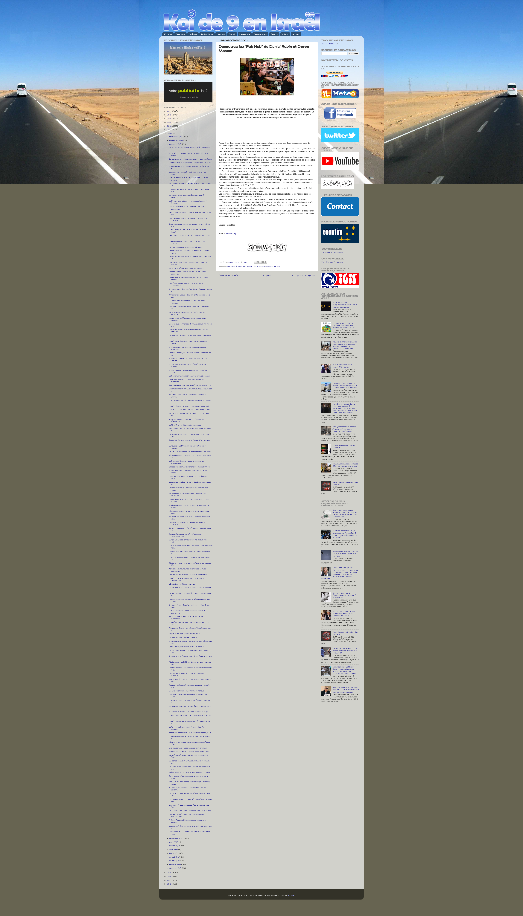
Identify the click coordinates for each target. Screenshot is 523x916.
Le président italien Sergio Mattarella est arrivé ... (188, 173)
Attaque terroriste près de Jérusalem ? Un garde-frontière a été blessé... (344, 429)
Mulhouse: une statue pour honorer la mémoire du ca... (190, 642)
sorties (269, 266)
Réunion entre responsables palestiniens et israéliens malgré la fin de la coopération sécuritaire (345, 345)
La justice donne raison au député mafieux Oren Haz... (189, 794)
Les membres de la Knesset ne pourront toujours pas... (190, 668)
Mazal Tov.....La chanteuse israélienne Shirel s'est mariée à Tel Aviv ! (344, 613)
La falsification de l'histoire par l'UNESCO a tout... (189, 651)
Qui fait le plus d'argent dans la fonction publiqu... (187, 301)
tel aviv (276, 266)
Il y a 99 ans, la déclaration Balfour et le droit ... (190, 401)
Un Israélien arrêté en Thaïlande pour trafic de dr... (190, 325)
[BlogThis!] (257, 262)
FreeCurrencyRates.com (332, 252)
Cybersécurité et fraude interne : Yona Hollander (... (190, 390)
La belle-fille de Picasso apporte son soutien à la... (189, 767)
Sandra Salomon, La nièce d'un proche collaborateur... (185, 535)
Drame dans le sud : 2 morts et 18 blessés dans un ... (189, 296)
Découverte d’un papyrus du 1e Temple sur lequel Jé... (190, 564)
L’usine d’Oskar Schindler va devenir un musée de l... (190, 716)
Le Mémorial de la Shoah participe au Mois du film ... (189, 251)
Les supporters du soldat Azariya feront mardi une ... (189, 190)
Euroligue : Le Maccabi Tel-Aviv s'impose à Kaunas (187, 447)
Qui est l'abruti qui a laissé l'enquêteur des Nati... (190, 159)
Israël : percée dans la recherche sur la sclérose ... (187, 611)
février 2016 (175, 864)
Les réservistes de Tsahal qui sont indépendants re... (190, 167)
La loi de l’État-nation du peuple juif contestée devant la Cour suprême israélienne (345, 385)
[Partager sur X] (260, 262)
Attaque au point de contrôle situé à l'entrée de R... (189, 148)
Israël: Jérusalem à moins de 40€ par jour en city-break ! (345, 465)
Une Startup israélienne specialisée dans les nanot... (188, 178)
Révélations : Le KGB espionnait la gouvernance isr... (190, 663)
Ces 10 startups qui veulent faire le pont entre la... (189, 558)
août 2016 (174, 842)
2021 (169, 115)
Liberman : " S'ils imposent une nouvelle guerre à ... (190, 827)
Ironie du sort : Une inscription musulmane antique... (187, 319)
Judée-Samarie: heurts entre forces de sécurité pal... (190, 429)
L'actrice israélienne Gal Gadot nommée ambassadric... (186, 815)
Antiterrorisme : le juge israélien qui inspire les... (190, 385)
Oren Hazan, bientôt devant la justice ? (186, 646)
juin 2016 (173, 849)
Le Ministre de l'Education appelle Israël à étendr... (188, 202)
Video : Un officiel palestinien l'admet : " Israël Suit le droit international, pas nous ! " (346, 689)
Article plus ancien (303, 275)
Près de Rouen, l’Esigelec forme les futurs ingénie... (187, 821)
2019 (169, 122)
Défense (193, 34)
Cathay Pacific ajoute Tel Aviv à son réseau (188, 574)
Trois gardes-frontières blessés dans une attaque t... (187, 313)
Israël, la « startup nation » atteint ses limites (189, 410)
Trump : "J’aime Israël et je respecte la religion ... (190, 451)
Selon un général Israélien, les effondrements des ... (189, 517)
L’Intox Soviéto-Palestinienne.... (182, 584)
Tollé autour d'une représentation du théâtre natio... (189, 777)
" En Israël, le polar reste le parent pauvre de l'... (189, 236)
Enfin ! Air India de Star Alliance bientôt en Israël (188, 230)
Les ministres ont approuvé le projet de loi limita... (190, 162)
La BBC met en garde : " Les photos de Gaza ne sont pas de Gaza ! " (345, 650)
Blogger (291, 895)
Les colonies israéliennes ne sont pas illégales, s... (189, 552)
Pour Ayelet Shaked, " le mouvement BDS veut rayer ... (189, 154)
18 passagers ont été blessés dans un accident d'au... (189, 512)
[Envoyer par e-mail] (255, 262)
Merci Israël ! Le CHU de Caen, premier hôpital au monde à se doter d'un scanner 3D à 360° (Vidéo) (344, 670)
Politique (180, 34)
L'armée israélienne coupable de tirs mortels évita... (188, 756)
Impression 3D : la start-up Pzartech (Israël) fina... (189, 832)
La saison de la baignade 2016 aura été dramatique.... (186, 196)
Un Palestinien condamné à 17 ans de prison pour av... (190, 594)
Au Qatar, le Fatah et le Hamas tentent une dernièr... (188, 359)
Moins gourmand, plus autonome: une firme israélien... (187, 207)
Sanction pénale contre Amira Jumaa (185, 633)
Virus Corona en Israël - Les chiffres (345, 483)
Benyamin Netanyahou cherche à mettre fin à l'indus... (189, 395)
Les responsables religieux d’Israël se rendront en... (190, 737)
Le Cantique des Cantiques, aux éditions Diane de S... (189, 701)
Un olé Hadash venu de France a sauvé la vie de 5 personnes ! (344, 595)
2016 (169, 133)
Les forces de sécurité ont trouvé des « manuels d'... (190, 483)
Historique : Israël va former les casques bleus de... (190, 184)
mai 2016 (173, 853)
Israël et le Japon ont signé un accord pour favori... (188, 342)
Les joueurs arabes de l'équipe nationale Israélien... (187, 523)
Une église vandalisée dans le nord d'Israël (188, 748)
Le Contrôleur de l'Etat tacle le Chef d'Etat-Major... (189, 500)
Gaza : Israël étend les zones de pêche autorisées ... (186, 617)
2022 (169, 111)
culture (230, 266)
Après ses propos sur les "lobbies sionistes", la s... (190, 732)
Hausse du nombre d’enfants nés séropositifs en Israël (189, 600)
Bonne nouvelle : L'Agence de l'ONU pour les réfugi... (188, 471)
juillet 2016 (175, 846)
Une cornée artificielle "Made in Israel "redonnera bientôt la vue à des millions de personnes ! (345, 513)
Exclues (168, 34)
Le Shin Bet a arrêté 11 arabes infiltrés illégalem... (186, 674)
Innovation (244, 34)
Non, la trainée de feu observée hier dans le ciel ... (190, 811)
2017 (169, 129)
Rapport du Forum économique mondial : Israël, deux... (189, 686)
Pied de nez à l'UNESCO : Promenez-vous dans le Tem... (190, 680)
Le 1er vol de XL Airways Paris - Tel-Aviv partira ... (187, 728)
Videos (285, 34)
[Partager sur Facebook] (263, 262)
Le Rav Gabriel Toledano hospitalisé (185, 425)
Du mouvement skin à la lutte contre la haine (188, 712)
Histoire (221, 34)
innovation (247, 266)
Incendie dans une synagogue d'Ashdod (185, 247)
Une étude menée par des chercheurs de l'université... (186, 284)
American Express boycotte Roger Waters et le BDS (189, 441)
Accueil (295, 34)
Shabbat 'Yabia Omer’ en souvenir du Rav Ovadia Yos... (190, 606)
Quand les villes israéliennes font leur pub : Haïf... (188, 541)
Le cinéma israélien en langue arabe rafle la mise (189, 623)
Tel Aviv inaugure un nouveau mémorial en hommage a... (187, 494)
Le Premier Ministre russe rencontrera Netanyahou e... (186, 462)
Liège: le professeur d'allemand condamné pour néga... (189, 743)
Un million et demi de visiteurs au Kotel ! (186, 691)
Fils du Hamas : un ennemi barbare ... (344, 446)
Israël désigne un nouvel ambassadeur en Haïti (189, 406)
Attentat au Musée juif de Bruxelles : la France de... (190, 414)
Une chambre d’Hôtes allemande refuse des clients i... (188, 219)
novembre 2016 (176, 140)
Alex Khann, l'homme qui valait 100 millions (343, 365)
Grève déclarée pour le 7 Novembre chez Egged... (190, 772)
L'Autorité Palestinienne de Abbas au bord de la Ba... (189, 806)
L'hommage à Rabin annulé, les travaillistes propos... (188, 278)
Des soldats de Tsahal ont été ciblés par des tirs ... (190, 657)
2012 (169, 884)
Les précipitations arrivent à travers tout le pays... (188, 489)
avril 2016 (174, 857)
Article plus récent (230, 275)
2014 (169, 876)
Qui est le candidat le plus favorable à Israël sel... (189, 762)
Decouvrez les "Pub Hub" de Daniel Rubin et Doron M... (190, 290)
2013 (169, 880)
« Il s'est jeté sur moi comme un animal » (186, 268)
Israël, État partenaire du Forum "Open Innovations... (186, 579)
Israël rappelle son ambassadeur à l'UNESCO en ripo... (190, 546)
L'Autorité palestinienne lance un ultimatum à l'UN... (189, 695)
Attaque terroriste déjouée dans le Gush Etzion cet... (190, 529)
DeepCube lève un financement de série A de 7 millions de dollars (345, 304)
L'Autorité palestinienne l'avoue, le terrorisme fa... (189, 307)
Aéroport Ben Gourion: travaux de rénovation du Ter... (190, 213)
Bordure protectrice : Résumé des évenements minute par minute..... (345, 553)
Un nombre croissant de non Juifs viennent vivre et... (190, 707)
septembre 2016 (176, 838)
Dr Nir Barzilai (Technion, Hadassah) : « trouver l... (190, 588)
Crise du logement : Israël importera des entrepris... (186, 380)
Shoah (232, 34)
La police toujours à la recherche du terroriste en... (190, 336)
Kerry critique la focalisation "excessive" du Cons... (188, 371)
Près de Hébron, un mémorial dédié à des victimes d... (190, 353)
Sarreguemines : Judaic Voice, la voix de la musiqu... (187, 242)
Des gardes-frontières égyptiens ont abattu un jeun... (189, 783)
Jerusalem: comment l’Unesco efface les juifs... (189, 751)
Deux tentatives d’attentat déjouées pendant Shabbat (188, 365)
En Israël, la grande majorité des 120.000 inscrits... (188, 788)
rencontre (260, 266)
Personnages (260, 34)
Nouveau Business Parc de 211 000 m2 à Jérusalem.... (186, 420)
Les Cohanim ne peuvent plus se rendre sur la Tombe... (189, 506)
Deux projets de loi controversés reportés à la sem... (189, 225)
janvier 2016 (175, 868)
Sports (274, 34)
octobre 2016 (175, 144)
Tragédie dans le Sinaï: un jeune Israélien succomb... (187, 272)
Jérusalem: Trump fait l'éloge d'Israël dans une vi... (190, 629)
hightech (238, 266)
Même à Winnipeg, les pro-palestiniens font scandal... (188, 348)
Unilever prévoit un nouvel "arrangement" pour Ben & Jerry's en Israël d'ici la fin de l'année (345, 534)
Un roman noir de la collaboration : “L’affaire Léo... (189, 435)
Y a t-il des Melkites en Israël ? (183, 637)
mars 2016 (174, 860)
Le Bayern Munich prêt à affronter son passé (189, 376)
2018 (169, 126)
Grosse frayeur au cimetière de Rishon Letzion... (189, 467)
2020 (170, 118)
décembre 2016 (176, 136)
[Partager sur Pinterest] (265, 262)
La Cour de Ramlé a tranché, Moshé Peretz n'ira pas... (190, 800)
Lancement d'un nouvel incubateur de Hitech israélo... (188, 263)
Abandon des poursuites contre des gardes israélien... (187, 570)
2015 (169, 872)
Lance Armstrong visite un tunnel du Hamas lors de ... (190, 257)
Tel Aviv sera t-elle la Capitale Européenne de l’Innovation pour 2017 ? (343, 325)
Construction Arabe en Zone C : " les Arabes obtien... (188, 477)
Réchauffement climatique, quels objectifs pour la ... (190, 456)
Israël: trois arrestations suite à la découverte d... (190, 722)
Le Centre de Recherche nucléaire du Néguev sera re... (188, 330)
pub (254, 266)
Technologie (207, 34)
